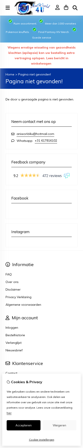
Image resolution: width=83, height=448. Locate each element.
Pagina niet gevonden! (34, 74)
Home (10, 74)
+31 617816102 (46, 140)
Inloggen (12, 328)
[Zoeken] (75, 7)
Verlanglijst (13, 343)
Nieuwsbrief (14, 350)
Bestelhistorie (15, 335)
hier (9, 413)
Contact (11, 373)
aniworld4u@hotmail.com (35, 134)
